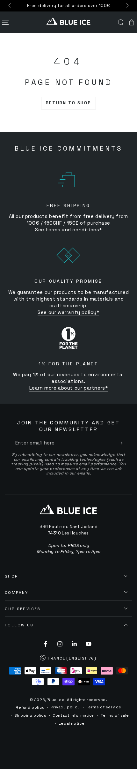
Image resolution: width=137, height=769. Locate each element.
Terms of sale (115, 715)
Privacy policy (65, 707)
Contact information (73, 715)
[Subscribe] (122, 443)
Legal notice (72, 723)
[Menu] (5, 22)
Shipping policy (30, 715)
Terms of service (103, 707)
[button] (120, 22)
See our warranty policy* (68, 312)
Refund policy (30, 707)
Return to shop (68, 103)
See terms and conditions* (68, 230)
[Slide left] (10, 5)
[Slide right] (126, 5)
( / (68, 659)
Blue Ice (55, 699)
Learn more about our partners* (68, 388)
